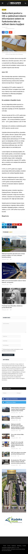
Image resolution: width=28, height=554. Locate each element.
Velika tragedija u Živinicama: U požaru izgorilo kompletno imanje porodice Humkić (18, 409)
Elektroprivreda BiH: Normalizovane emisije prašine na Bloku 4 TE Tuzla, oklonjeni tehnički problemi (13, 255)
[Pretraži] (25, 3)
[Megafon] (14, 3)
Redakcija (14, 545)
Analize (4, 9)
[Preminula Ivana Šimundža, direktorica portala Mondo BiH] (14, 296)
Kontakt (24, 545)
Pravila (4, 545)
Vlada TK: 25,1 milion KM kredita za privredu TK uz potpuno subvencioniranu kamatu (17, 444)
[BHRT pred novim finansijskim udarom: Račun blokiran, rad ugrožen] (14, 271)
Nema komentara (10, 28)
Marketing (19, 545)
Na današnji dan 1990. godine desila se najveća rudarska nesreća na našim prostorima (18, 462)
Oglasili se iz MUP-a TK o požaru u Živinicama (17, 417)
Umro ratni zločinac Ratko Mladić (17, 435)
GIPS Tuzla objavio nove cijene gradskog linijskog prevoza (18, 453)
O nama (8, 545)
